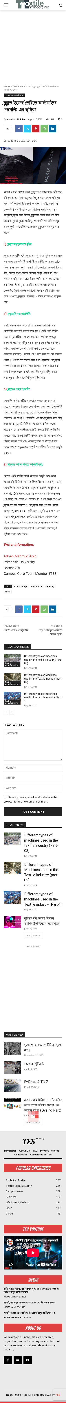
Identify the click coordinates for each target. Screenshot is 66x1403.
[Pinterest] (35, 128)
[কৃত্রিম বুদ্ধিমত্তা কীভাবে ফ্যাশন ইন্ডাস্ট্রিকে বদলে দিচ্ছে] (12, 922)
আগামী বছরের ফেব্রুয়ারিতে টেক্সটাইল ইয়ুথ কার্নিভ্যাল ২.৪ (30, 1312)
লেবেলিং (7, 591)
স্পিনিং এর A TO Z (36, 1082)
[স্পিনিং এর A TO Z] (12, 1085)
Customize (36, 586)
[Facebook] (19, 128)
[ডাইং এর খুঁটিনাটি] (12, 1067)
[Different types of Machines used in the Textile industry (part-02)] (12, 679)
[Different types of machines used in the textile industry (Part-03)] (12, 660)
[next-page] (12, 712)
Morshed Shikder (16, 119)
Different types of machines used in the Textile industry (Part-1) (43, 697)
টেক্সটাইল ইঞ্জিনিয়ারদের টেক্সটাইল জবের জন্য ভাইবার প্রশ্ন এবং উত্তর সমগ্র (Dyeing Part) (43, 1105)
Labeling (49, 586)
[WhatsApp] (44, 128)
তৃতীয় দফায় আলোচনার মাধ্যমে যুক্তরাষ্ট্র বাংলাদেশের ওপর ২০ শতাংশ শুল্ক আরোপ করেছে (32, 1290)
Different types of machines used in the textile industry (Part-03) (43, 660)
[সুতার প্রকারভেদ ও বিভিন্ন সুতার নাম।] (12, 1048)
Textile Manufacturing (23, 86)
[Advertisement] (33, 45)
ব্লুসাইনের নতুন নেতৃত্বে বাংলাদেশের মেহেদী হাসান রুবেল (29, 1302)
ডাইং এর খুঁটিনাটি (34, 1064)
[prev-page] (6, 712)
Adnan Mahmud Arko (20, 556)
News (7, 1296)
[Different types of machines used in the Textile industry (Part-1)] (12, 698)
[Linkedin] (52, 128)
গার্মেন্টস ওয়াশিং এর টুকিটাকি (16, 630)
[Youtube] (27, 1360)
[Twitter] (27, 128)
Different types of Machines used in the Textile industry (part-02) (43, 678)
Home (7, 86)
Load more (32, 935)
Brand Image (20, 586)
